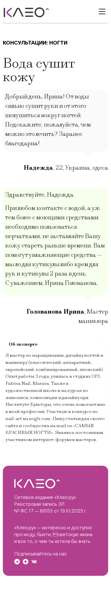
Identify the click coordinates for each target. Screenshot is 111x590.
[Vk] (34, 561)
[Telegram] (17, 561)
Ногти (58, 42)
